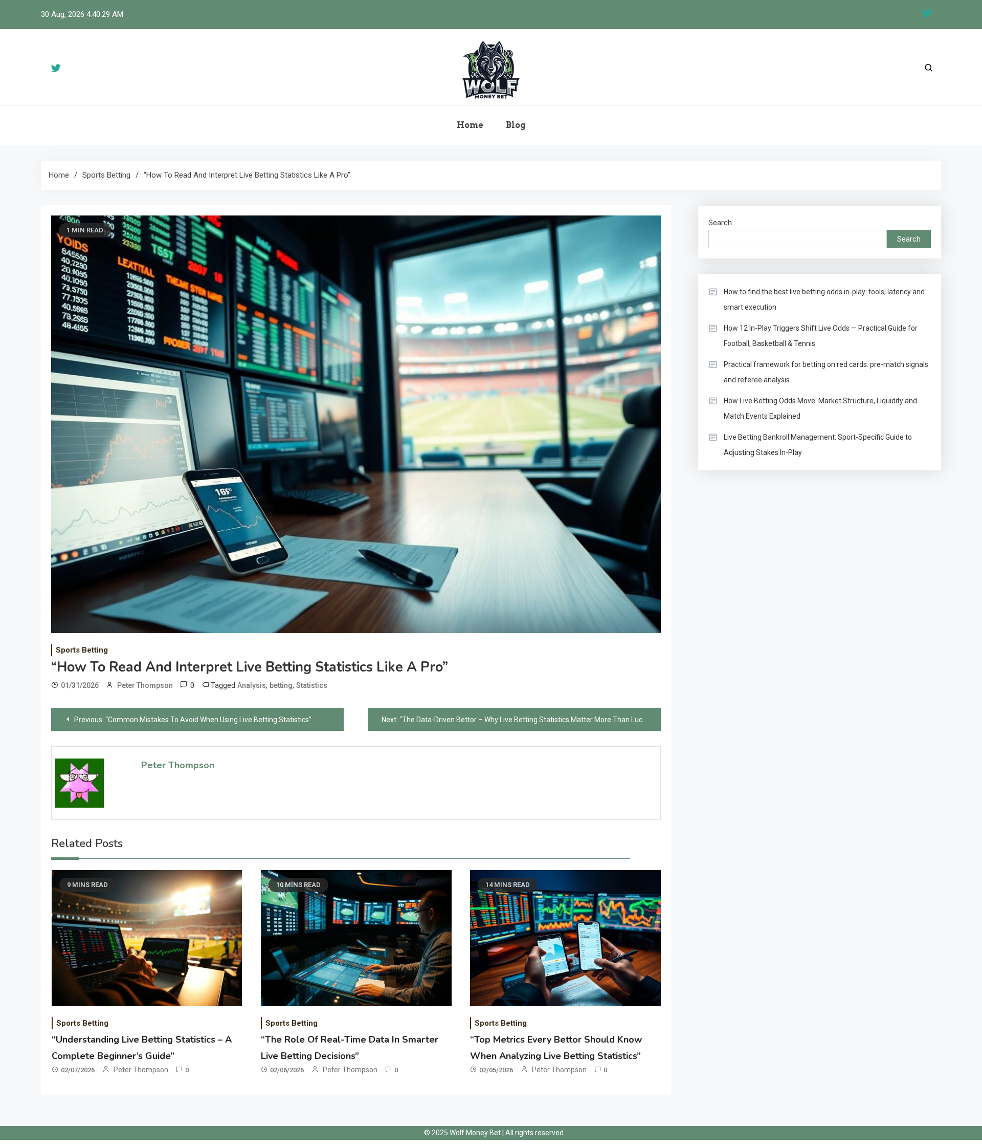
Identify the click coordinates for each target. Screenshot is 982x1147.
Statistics (311, 685)
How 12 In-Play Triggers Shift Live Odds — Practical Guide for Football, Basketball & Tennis (821, 336)
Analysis (251, 685)
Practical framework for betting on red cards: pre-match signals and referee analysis (826, 372)
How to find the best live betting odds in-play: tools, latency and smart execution (824, 299)
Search (720, 222)
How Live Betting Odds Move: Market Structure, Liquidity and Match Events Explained (820, 408)
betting (281, 685)
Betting (266, 175)
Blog (515, 125)
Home (470, 125)
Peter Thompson (145, 685)
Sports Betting (82, 650)
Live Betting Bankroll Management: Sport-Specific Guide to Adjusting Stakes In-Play (818, 445)
